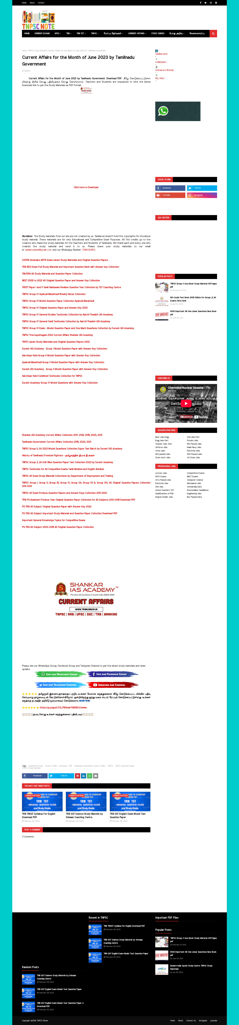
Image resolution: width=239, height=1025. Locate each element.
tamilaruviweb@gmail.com (38, 250)
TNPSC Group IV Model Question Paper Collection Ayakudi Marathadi (58, 301)
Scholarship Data (194, 487)
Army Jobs (160, 451)
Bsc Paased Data (194, 497)
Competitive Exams (195, 473)
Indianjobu (160, 62)
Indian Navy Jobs (194, 447)
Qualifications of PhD (164, 494)
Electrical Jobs (193, 451)
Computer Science (195, 480)
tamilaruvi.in (161, 54)
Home (24, 3)
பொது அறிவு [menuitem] (175, 33)
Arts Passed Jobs (163, 480)
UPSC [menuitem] (57, 33)
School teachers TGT (164, 490)
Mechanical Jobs (194, 483)
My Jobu (159, 78)
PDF (70, 766)
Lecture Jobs (161, 473)
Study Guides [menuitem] (157, 33)
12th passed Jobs (162, 454)
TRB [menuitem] (68, 33)
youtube (213, 1021)
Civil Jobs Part (193, 437)
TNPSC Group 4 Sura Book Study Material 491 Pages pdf (193, 285)
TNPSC (110, 766)
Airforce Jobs (161, 447)
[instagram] (211, 3)
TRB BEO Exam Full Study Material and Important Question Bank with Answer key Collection (70, 267)
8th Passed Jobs (194, 444)
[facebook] (200, 3)
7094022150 (88, 250)
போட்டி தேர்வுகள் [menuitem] (112, 33)
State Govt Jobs (162, 458)
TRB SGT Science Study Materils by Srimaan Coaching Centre (84, 816)
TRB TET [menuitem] (80, 33)
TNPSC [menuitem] (94, 33)
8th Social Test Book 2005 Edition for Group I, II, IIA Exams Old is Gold (193, 299)
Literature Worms (164, 70)
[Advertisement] (86, 117)
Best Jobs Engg (162, 437)
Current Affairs (51, 766)
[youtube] (170, 195)
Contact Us (191, 1021)
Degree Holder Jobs (164, 497)
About (32, 3)
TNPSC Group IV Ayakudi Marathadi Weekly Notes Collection (53, 294)
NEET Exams (192, 477)
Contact (41, 3)
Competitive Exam (35, 766)
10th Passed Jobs (194, 454)
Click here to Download (86, 187)
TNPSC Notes (42, 1021)
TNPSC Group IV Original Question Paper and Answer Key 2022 (54, 308)
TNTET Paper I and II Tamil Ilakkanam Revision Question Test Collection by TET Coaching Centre (71, 287)
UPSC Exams (160, 477)
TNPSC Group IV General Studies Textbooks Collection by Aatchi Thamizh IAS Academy (67, 315)
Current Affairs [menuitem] (136, 33)
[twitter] (205, 3)
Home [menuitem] (27, 33)
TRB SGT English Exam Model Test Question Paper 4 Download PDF (60, 1004)
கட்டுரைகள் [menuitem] (30, 41)
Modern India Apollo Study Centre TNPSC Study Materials (191, 967)
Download (63, 766)
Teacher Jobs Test (163, 444)
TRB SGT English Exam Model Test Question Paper (128, 816)
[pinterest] (215, 3)
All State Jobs (193, 458)
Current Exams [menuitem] (42, 33)
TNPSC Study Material (37, 51)
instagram (203, 1021)
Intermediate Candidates (197, 490)
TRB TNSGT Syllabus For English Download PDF (38, 816)
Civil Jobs (159, 487)
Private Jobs (192, 441)
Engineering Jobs (194, 494)
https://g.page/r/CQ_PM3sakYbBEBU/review (63, 708)
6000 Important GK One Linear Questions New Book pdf (193, 313)
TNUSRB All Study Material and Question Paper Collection (52, 274)
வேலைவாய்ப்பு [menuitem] (196, 33)
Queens (27, 71)
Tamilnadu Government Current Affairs (90, 766)
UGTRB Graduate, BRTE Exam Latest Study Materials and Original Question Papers (65, 260)
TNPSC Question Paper (124, 766)
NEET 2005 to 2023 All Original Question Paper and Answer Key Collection (61, 281)
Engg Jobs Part (161, 441)
